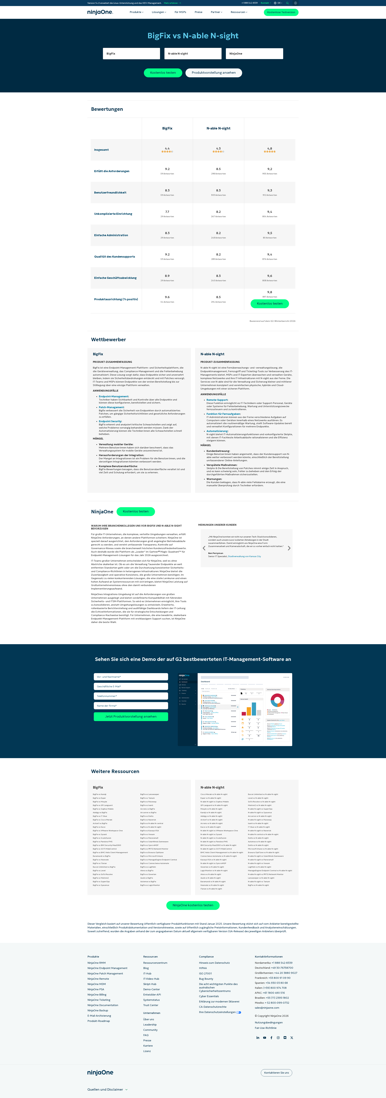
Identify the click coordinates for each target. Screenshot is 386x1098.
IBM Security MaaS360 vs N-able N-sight (218, 845)
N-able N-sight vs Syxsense (260, 812)
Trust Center (150, 1005)
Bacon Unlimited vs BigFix (104, 867)
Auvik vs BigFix (146, 878)
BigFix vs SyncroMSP (149, 845)
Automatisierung (217, 431)
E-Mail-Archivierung (99, 1015)
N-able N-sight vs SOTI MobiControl (216, 849)
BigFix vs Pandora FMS (102, 841)
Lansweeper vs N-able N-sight (261, 878)
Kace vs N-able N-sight (211, 827)
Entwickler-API (152, 994)
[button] (204, 548)
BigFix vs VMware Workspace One (108, 830)
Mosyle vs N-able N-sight (211, 809)
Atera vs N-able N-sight (211, 874)
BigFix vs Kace (99, 827)
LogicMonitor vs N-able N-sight (214, 870)
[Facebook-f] (271, 1038)
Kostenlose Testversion (281, 12)
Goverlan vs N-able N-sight (212, 867)
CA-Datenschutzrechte (212, 1006)
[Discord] (285, 1038)
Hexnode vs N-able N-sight (212, 885)
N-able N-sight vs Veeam (259, 863)
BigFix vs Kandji (99, 794)
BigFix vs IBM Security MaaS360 (107, 845)
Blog (146, 968)
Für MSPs (180, 12)
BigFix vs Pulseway (148, 801)
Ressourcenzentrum (155, 962)
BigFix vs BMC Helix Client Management (110, 852)
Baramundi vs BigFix (101, 856)
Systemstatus (151, 1000)
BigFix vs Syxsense (101, 885)
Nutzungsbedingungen (269, 1022)
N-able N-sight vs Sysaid (211, 834)
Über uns (148, 1019)
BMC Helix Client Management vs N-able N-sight (222, 852)
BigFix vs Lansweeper (149, 794)
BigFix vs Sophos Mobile (103, 809)
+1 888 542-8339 (250, 3)
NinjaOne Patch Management (105, 973)
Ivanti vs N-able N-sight (258, 823)
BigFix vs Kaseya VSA (149, 830)
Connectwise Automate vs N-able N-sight (219, 856)
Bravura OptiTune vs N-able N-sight (263, 852)
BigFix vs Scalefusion (102, 838)
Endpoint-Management (113, 396)
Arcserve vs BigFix (148, 812)
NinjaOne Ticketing (98, 1000)
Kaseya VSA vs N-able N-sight (213, 860)
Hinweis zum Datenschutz (214, 962)
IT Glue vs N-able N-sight (259, 827)
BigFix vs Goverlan (148, 874)
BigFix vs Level (99, 870)
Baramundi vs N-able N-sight (213, 881)
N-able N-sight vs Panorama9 (261, 860)
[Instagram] (278, 1038)
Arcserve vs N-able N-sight (260, 816)
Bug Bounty (206, 978)
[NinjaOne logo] (100, 12)
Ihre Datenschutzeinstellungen (217, 1012)
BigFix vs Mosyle (100, 801)
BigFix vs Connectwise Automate (154, 863)
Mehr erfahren (171, 3)
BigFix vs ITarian (100, 863)
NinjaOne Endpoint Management (107, 968)
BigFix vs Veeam (147, 834)
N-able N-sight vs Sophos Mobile (215, 801)
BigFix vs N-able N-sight (150, 827)
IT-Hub (147, 973)
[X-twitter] (292, 1038)
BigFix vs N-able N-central (151, 823)
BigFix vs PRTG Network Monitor (154, 849)
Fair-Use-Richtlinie (266, 1028)
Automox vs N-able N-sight (259, 841)
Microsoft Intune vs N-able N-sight (263, 849)
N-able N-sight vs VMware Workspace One (219, 830)
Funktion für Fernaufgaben (223, 413)
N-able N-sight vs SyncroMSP (213, 863)
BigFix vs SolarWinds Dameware (154, 841)
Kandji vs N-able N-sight (211, 812)
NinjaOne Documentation (102, 1005)
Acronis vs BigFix (147, 809)
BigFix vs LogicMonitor (150, 885)
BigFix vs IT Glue (100, 816)
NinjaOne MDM (96, 984)
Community (150, 1030)
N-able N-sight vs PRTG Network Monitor (265, 874)
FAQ (146, 1035)
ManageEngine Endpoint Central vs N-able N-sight (270, 870)
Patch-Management (111, 407)
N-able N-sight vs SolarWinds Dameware (266, 856)
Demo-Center (151, 989)
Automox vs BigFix (148, 881)
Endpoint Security (110, 421)
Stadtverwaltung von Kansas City (244, 556)
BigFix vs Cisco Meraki (102, 820)
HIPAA (203, 968)
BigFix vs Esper (99, 798)
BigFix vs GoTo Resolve (103, 874)
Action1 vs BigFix (100, 823)
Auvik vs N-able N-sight (211, 878)
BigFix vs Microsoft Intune (151, 856)
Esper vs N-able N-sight (211, 798)
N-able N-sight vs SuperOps (260, 809)
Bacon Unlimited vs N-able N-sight (263, 794)
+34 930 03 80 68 (277, 983)
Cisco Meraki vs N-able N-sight (214, 794)
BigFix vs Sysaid (100, 834)
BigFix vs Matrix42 (101, 878)
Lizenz (147, 1051)
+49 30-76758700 (282, 967)
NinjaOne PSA (95, 989)
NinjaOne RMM (96, 962)
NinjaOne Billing (96, 994)
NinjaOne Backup (97, 1010)
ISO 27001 (205, 973)
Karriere (148, 1045)
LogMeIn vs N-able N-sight (259, 867)
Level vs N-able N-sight (258, 798)
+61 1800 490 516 (274, 992)
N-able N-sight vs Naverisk (259, 830)
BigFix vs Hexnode (101, 860)
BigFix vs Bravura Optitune (152, 852)
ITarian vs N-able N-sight (211, 889)
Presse (147, 1040)
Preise (198, 12)
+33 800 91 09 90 (280, 978)
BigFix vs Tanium (147, 798)
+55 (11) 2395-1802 (277, 997)
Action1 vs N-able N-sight (211, 820)
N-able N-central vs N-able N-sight (263, 834)
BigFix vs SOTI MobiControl (105, 849)
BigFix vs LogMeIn (148, 867)
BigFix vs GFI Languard (102, 805)
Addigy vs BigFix (100, 812)
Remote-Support (217, 399)
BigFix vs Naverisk (148, 820)
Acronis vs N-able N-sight (212, 823)
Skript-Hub (149, 984)
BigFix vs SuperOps (101, 881)
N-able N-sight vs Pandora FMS (214, 841)
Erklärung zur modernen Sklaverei (219, 1001)
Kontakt (265, 3)
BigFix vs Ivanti (146, 805)
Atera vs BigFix (146, 870)
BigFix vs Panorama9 (149, 838)
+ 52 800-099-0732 (277, 1002)
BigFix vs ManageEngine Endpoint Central (158, 860)
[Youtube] (265, 1038)
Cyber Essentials (209, 996)
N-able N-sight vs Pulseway (260, 820)
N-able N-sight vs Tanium (259, 881)
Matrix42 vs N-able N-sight (259, 805)
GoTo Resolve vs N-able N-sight (261, 801)
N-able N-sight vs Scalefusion (213, 838)
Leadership (150, 1024)
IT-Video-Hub (151, 978)
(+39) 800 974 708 (275, 987)
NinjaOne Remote (98, 978)
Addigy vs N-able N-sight (211, 816)
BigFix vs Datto (146, 816)
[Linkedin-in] (258, 1038)
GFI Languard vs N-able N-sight (214, 805)
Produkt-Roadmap (98, 1021)
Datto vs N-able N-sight (258, 838)
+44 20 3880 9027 (285, 973)
